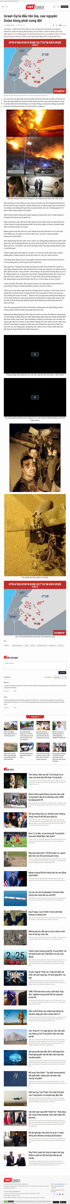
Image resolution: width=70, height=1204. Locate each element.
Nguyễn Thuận (10, 25)
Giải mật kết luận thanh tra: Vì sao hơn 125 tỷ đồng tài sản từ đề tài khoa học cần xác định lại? (26, 735)
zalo (57, 1194)
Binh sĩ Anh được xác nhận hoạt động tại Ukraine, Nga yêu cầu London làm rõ (46, 1012)
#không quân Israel (42, 645)
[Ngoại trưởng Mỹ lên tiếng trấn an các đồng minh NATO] (15, 878)
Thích (7, 691)
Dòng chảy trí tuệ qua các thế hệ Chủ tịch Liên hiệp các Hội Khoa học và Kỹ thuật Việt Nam (59, 757)
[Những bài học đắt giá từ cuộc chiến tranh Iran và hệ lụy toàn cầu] (15, 937)
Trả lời (14, 691)
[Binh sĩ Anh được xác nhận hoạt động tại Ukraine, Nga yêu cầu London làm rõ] (15, 1017)
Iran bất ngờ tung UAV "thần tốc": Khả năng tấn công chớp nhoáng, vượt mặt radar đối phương (47, 1114)
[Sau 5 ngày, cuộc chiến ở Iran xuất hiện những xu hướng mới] (15, 918)
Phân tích (9, 769)
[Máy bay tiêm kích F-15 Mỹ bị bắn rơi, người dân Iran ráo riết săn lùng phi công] (15, 859)
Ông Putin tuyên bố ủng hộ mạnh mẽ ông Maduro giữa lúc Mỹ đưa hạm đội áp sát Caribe (46, 1155)
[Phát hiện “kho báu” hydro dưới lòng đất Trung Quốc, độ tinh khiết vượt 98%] (11, 747)
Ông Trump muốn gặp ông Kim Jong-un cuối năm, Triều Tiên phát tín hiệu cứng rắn (43, 756)
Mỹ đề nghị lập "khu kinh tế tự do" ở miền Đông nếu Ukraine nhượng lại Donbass (46, 1134)
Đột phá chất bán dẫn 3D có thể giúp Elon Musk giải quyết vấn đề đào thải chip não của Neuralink (46, 1054)
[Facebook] (53, 25)
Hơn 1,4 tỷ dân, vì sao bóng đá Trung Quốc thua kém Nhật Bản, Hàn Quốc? (47, 835)
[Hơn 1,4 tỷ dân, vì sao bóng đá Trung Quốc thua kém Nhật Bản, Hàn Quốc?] (15, 839)
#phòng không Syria (17, 645)
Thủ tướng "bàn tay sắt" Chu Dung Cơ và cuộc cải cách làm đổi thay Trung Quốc (46, 776)
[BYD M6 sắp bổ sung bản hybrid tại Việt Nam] (27, 747)
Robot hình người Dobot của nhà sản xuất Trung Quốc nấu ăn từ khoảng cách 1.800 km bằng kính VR (46, 797)
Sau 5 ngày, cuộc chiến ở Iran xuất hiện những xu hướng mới (45, 913)
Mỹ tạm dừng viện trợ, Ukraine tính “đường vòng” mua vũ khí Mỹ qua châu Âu (47, 815)
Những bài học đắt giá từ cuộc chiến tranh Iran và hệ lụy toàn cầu (47, 933)
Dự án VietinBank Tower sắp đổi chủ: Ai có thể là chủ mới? (10, 734)
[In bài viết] (57, 25)
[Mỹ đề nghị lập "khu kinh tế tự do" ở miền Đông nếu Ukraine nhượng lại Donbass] (15, 1139)
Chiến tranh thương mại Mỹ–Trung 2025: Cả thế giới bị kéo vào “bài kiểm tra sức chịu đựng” (47, 954)
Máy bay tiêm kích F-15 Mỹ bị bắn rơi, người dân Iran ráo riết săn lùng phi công (47, 854)
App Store (56, 1202)
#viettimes (60, 645)
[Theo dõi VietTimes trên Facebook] (54, 1194)
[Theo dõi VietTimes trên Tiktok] (63, 1194)
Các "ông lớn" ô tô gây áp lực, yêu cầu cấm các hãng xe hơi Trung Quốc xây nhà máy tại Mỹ (47, 1033)
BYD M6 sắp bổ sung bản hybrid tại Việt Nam (26, 755)
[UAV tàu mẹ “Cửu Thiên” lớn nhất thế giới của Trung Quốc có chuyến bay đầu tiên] (15, 1098)
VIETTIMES (35, 6)
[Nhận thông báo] (54, 7)
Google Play (63, 1202)
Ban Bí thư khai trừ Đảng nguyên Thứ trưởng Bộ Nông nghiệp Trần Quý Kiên (59, 734)
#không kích (52, 645)
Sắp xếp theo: (48, 677)
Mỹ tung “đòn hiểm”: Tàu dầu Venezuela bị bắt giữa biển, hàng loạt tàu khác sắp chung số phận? (47, 1075)
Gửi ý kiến (62, 672)
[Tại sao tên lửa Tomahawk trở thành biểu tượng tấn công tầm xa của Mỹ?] (15, 898)
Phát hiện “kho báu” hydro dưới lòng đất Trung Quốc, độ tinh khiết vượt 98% (10, 756)
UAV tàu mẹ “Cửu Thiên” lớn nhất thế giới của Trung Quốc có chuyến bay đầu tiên (46, 1093)
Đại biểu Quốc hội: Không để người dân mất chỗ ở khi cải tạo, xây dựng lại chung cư (43, 734)
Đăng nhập (64, 6)
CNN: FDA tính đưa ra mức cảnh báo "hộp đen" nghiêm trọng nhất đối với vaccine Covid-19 (46, 994)
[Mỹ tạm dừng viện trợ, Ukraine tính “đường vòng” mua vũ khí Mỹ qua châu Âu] (15, 820)
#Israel (26, 645)
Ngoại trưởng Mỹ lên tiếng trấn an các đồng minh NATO (47, 874)
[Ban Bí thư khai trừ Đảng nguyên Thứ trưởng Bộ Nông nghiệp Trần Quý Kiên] (59, 725)
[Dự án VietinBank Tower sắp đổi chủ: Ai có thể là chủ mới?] (11, 725)
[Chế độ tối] (58, 7)
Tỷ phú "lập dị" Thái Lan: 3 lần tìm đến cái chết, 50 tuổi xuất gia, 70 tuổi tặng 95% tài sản (47, 974)
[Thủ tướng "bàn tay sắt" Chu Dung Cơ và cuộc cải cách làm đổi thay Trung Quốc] (15, 780)
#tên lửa (33, 645)
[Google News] (62, 25)
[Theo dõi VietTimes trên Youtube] (60, 1194)
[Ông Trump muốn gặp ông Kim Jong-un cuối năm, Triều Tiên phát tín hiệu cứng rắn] (43, 747)
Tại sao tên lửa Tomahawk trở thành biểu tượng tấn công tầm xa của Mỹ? (46, 893)
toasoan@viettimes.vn (60, 1184)
